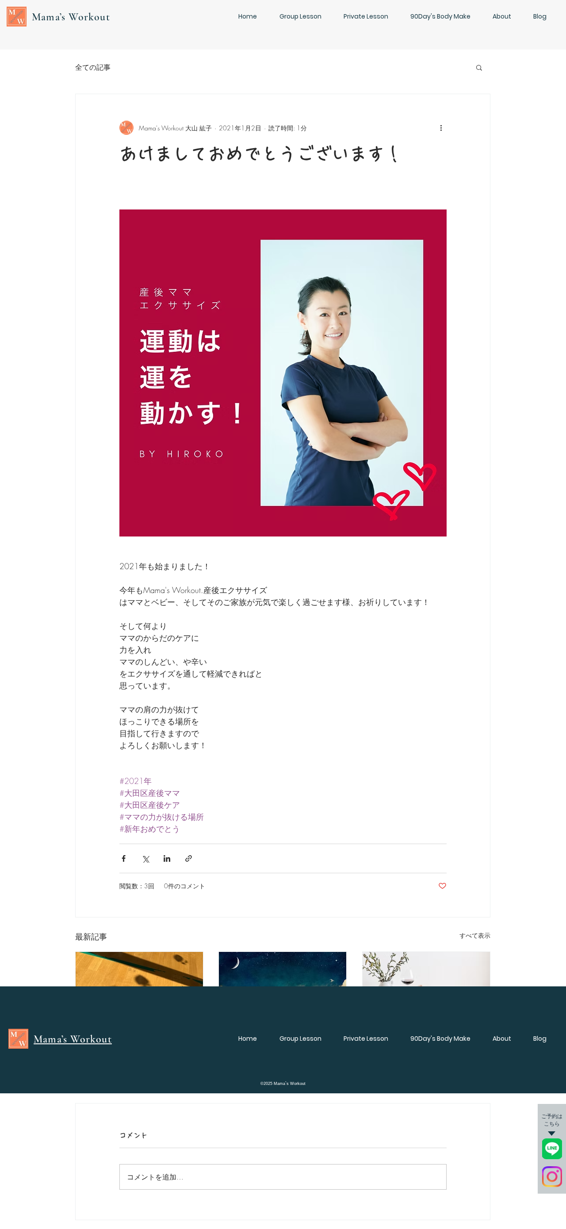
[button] (479, 67)
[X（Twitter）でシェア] (145, 858)
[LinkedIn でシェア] (167, 858)
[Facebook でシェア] (123, 858)
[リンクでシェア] (188, 858)
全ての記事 (93, 67)
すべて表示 (474, 935)
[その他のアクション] (441, 127)
